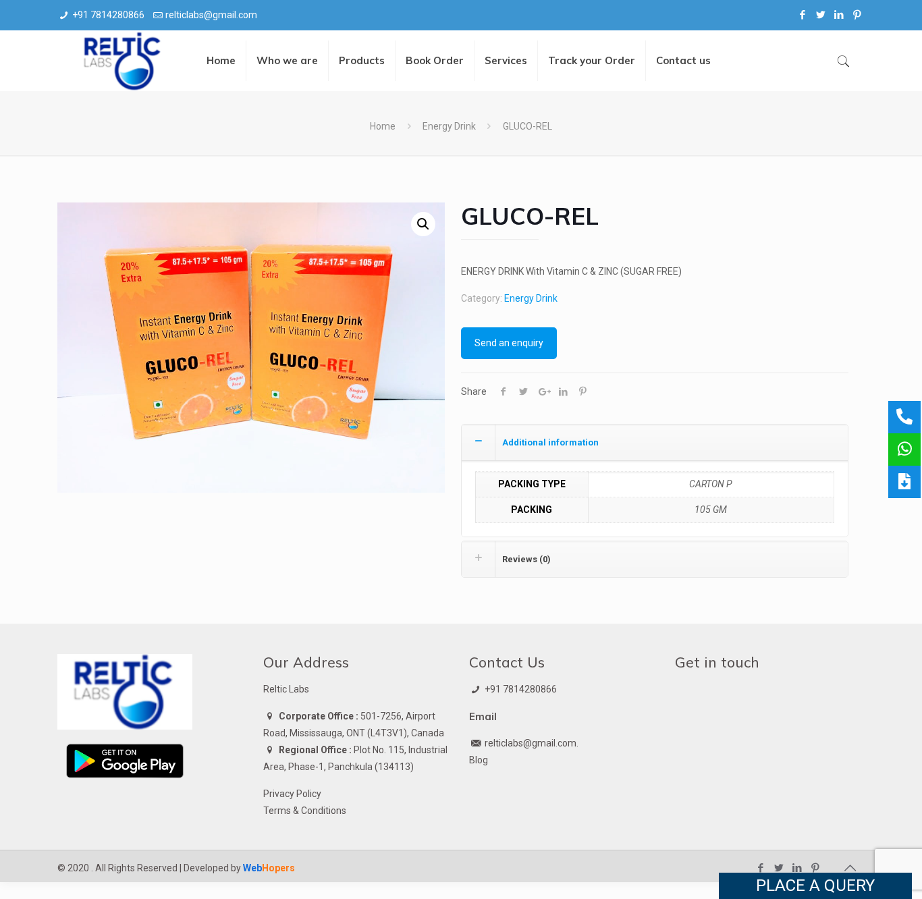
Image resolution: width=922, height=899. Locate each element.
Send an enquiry (508, 342)
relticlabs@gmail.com (211, 14)
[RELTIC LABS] (123, 60)
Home (383, 126)
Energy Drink (449, 126)
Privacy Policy (292, 793)
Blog (478, 760)
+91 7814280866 (108, 14)
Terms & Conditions (304, 810)
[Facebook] (803, 15)
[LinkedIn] (839, 15)
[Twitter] (821, 15)
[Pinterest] (857, 15)
